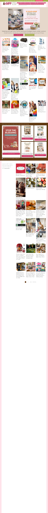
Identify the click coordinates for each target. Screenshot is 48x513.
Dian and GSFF (7, 168)
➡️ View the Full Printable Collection (11, 158)
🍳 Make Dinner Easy (27, 138)
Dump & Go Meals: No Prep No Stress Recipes (27, 136)
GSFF (10, 3)
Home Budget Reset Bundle (40, 153)
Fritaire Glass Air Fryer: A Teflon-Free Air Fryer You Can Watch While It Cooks (20, 257)
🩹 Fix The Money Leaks (11, 153)
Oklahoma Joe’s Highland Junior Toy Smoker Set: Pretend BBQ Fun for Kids (20, 275)
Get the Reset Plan (39, 0)
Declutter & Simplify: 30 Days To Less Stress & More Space (27, 154)
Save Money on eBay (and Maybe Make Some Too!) (40, 256)
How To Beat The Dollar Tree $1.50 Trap (40, 137)
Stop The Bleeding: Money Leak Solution (11, 151)
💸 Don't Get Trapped (40, 139)
